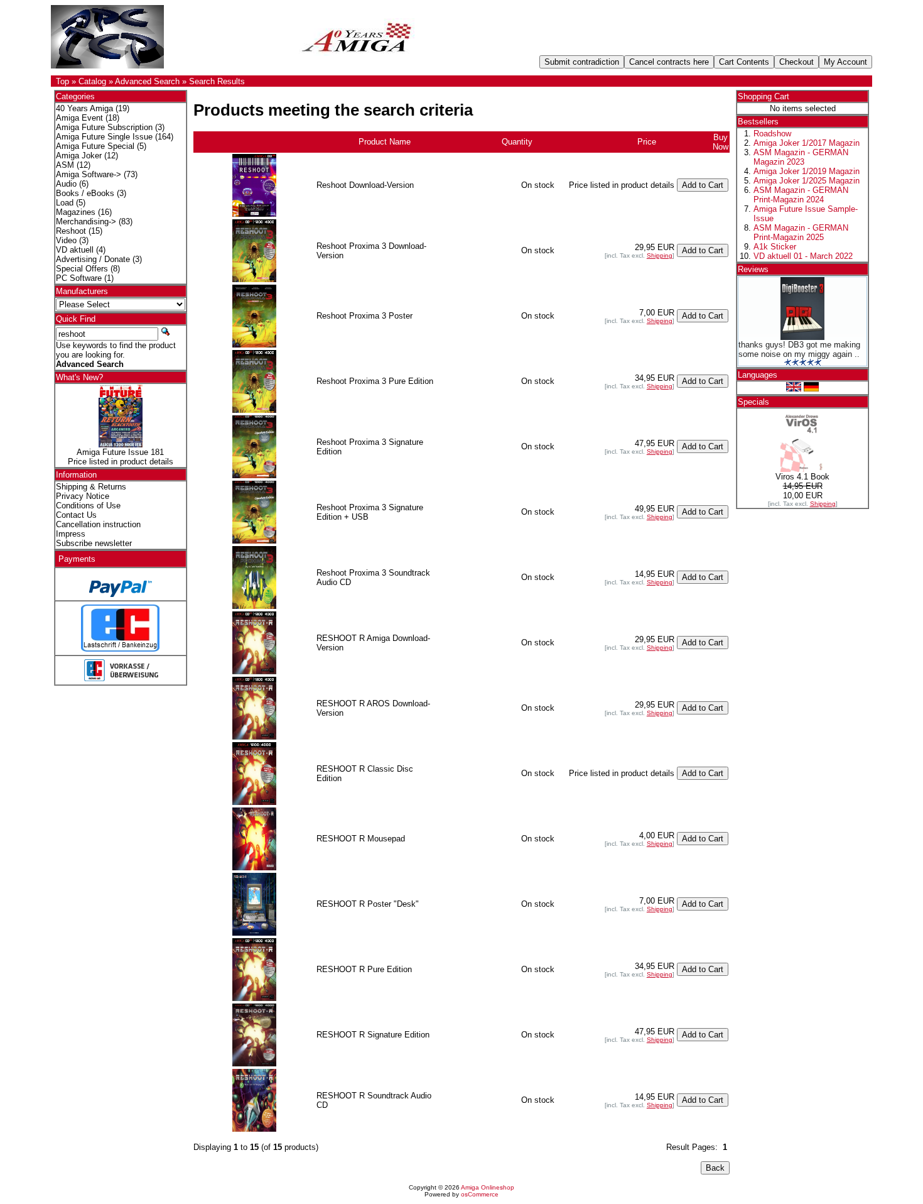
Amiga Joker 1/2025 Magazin (806, 180)
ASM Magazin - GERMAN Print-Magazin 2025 (800, 232)
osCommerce (480, 1194)
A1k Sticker (774, 246)
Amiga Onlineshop (487, 1187)
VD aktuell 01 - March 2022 (803, 256)
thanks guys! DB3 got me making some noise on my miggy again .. (799, 349)
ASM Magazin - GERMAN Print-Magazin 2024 (800, 194)
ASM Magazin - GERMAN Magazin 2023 (800, 157)
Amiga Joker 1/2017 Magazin (806, 143)
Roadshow (772, 133)
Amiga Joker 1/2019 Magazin (806, 171)
